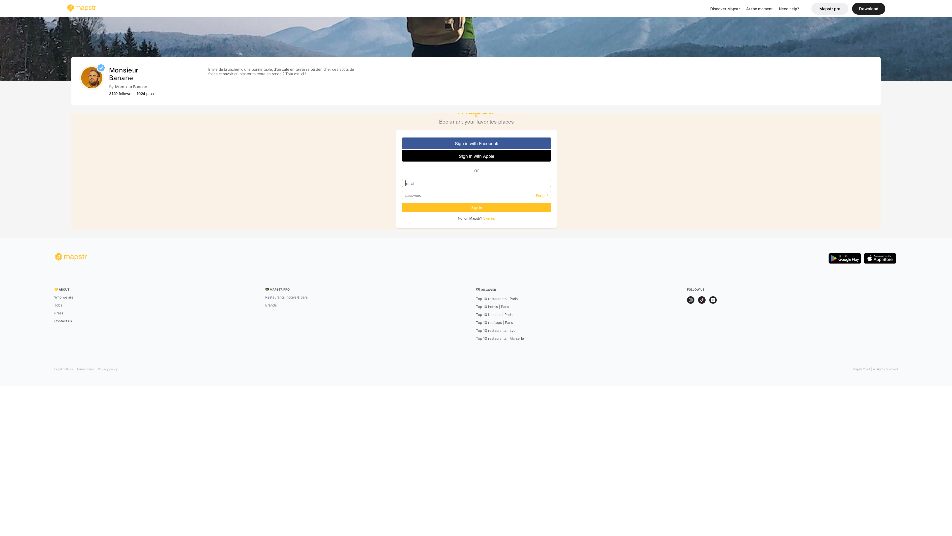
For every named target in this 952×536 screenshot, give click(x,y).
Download (868, 8)
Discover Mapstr (725, 8)
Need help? (789, 8)
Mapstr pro (829, 8)
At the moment (759, 8)
